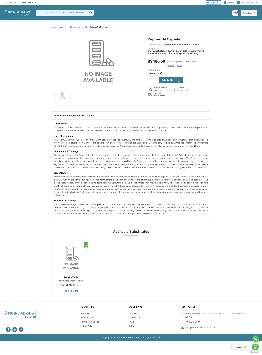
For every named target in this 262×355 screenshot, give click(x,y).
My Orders (134, 313)
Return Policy (87, 326)
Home (53, 27)
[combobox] (41, 13)
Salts (131, 326)
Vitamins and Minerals (78, 27)
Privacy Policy (87, 317)
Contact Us (134, 317)
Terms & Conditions (91, 321)
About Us (85, 313)
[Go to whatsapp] (255, 347)
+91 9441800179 (29, 2)
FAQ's (131, 321)
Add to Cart (71, 290)
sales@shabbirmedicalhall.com (200, 327)
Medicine (62, 27)
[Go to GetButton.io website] (255, 352)
